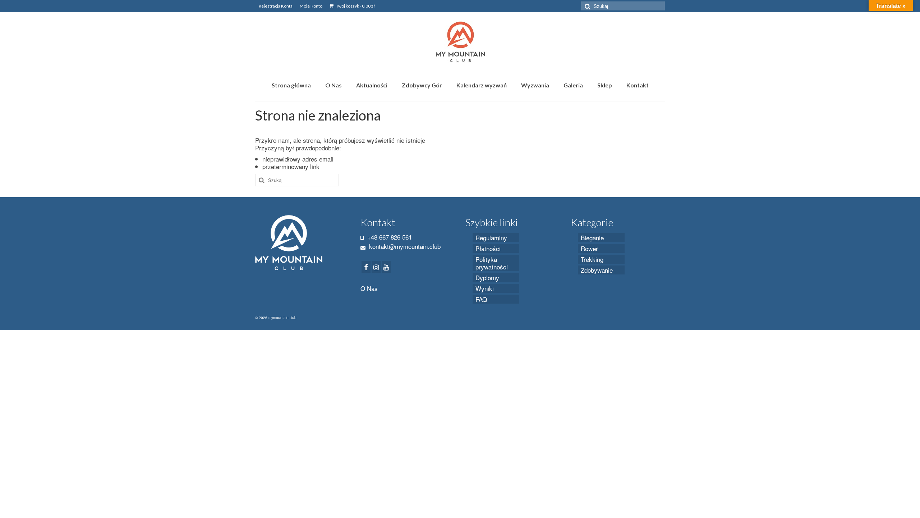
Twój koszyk (355, 6)
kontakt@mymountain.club (404, 246)
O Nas (369, 288)
